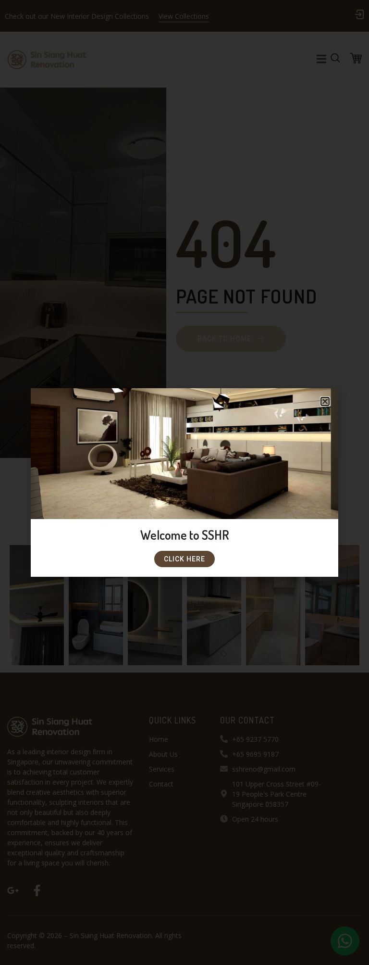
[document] (184, 482)
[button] (325, 401)
